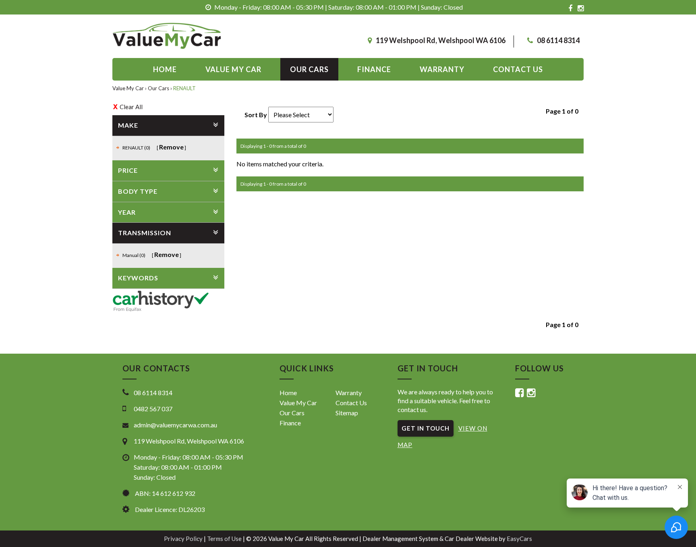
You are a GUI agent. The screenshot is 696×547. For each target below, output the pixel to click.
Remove (171, 147)
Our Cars (309, 69)
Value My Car (233, 69)
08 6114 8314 (558, 40)
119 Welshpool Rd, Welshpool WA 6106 (440, 40)
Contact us (518, 69)
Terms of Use (225, 538)
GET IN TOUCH (426, 428)
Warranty (442, 69)
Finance (374, 69)
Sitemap (347, 412)
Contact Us (351, 402)
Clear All (131, 106)
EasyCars (519, 538)
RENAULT (184, 88)
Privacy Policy (184, 538)
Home (165, 69)
